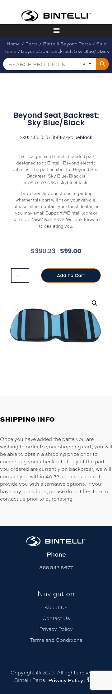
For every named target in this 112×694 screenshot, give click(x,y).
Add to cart (71, 275)
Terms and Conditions (56, 639)
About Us (56, 607)
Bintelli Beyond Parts (67, 43)
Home (13, 43)
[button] (94, 303)
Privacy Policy (56, 628)
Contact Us (56, 618)
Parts (31, 43)
